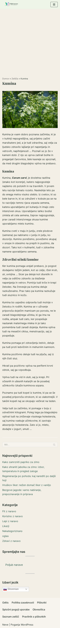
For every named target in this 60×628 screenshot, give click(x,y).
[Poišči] (54, 444)
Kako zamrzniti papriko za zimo (20, 462)
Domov (5, 78)
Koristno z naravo (12, 516)
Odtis (5, 602)
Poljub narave (14, 564)
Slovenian (13, 589)
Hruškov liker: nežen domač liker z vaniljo (26, 485)
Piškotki (41, 602)
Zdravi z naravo (11, 540)
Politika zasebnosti (23, 602)
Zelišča (15, 78)
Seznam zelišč (10, 616)
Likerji (5, 526)
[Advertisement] (30, 41)
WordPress (27, 624)
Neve (5, 624)
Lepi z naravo (10, 521)
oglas (5, 536)
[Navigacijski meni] (54, 4)
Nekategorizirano (12, 531)
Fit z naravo (9, 511)
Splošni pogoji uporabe (16, 609)
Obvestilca (39, 609)
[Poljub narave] (11, 4)
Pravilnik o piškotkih (34, 616)
